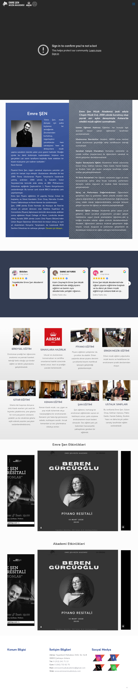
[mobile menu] (133, 4)
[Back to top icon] (127, 687)
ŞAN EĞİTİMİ (85, 404)
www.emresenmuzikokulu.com (68, 671)
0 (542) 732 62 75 (62, 664)
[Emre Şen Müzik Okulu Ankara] (20, 4)
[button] (129, 283)
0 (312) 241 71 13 (60, 661)
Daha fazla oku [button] (59, 295)
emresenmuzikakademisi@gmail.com (69, 668)
